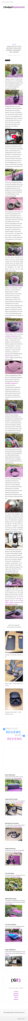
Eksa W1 (7, 355)
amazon (7, 600)
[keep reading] (17, 778)
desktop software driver (12, 336)
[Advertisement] (14, 26)
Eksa (20, 598)
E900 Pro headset (11, 383)
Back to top (21, 1018)
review (14, 44)
